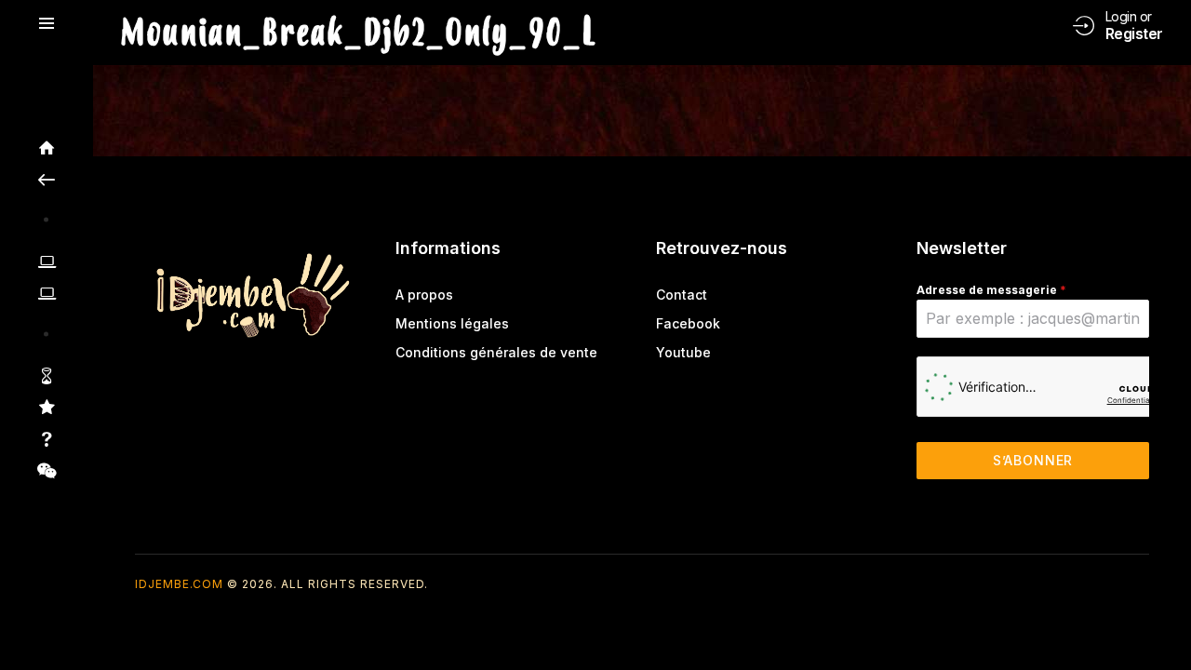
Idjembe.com (179, 584)
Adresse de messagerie (991, 290)
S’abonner (1033, 460)
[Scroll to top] (1163, 621)
